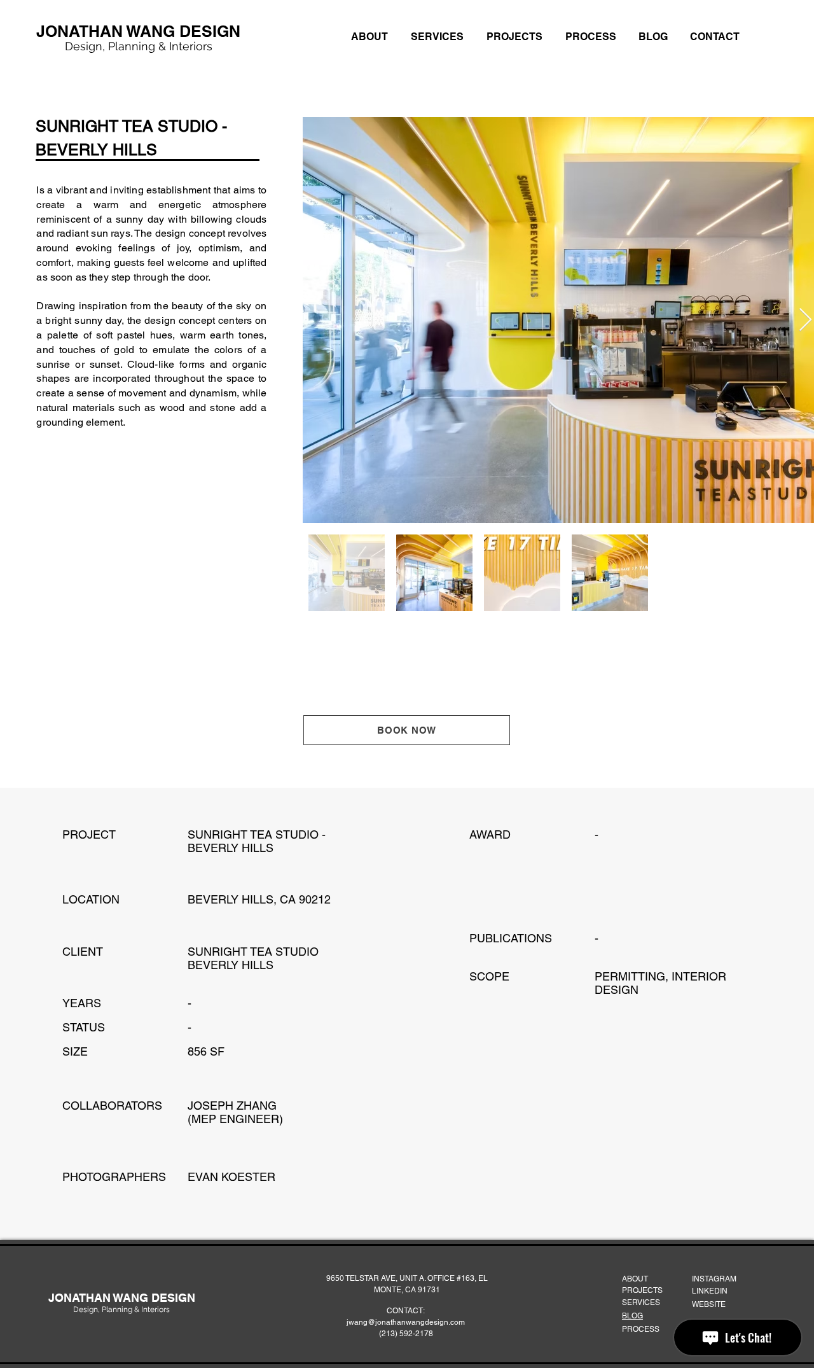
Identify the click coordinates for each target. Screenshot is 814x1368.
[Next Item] (805, 320)
